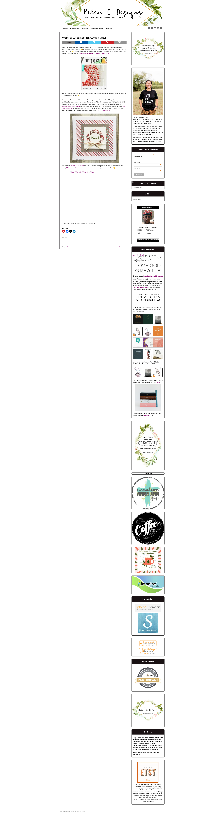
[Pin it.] (107, 42)
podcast (145, 241)
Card (68, 247)
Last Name (147, 168)
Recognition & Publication (97, 28)
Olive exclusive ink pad (103, 110)
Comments (68, 42)
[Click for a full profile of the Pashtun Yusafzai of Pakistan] (148, 223)
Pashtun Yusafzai (144, 227)
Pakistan (154, 227)
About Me (65, 28)
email (151, 239)
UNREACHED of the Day (148, 207)
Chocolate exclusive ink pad (71, 106)
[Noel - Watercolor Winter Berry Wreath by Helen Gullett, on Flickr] (94, 195)
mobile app (156, 239)
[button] (138, 319)
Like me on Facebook (149, 28)
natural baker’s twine (77, 166)
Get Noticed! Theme (81, 811)
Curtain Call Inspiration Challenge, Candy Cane (93, 53)
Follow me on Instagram (155, 28)
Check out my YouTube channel (158, 28)
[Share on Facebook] (81, 42)
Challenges (109, 28)
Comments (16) (123, 247)
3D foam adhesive (71, 168)
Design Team (85, 28)
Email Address (147, 156)
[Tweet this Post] (94, 42)
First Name (147, 162)
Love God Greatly (74, 28)
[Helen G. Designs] (111, 13)
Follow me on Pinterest (152, 28)
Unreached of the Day (144, 239)
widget (150, 241)
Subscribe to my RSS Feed (161, 28)
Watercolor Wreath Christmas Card (84, 38)
